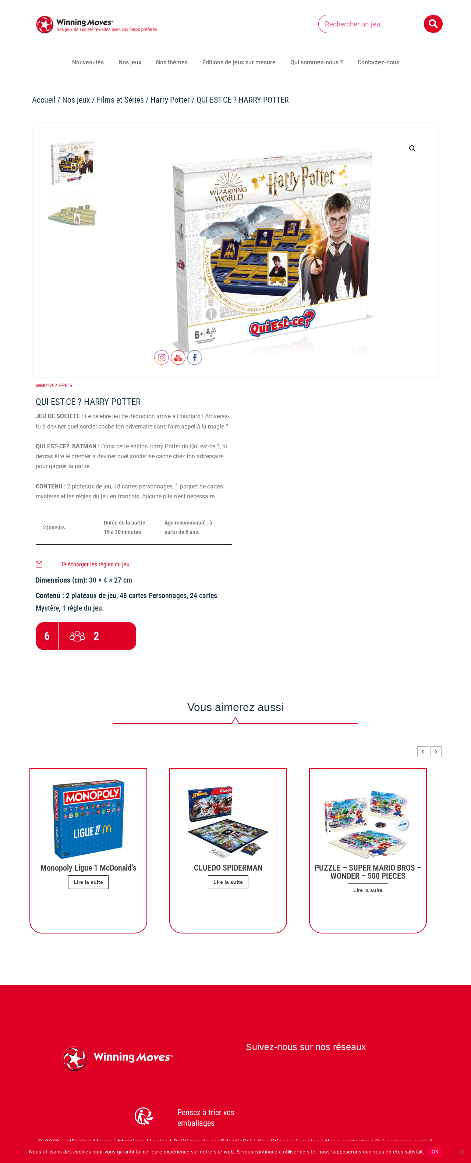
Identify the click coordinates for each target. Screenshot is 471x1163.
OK (435, 1152)
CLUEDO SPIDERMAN (228, 867)
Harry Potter (170, 99)
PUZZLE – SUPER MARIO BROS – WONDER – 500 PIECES (368, 872)
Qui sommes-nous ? (316, 62)
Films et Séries (120, 99)
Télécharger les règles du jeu (95, 564)
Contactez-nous (378, 62)
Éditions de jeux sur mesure (239, 62)
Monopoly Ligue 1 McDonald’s (88, 867)
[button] (412, 148)
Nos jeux (129, 62)
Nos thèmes (172, 62)
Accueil (44, 99)
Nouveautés (88, 62)
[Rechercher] (433, 24)
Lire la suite (368, 890)
